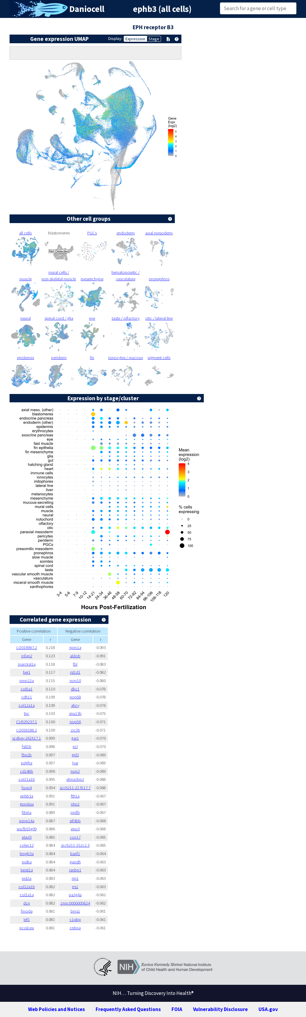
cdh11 (26, 697)
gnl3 (75, 755)
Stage (154, 38)
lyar (75, 763)
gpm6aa (27, 804)
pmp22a (26, 680)
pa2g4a (75, 894)
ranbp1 (75, 870)
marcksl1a (27, 664)
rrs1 (75, 886)
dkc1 (75, 689)
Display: (115, 38)
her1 (26, 672)
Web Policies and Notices (56, 1009)
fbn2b (27, 755)
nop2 (75, 771)
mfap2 (26, 656)
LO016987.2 (26, 647)
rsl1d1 (75, 672)
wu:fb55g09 (27, 828)
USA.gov (268, 1009)
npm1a (75, 647)
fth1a (75, 796)
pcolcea (26, 928)
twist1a (27, 870)
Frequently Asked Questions (128, 1009)
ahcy (75, 705)
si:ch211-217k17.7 (75, 787)
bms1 (75, 911)
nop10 (75, 680)
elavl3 (27, 837)
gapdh (75, 862)
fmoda (27, 911)
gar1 (75, 738)
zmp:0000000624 (75, 903)
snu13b (75, 713)
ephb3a (26, 796)
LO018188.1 (26, 730)
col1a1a (27, 894)
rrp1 (75, 878)
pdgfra (26, 763)
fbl (75, 664)
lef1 (27, 919)
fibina (26, 812)
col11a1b (27, 779)
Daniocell (86, 9)
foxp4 (27, 787)
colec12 (27, 845)
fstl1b (26, 746)
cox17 (75, 837)
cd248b (26, 771)
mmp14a (26, 820)
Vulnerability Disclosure (220, 1009)
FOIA (177, 1009)
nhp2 (75, 804)
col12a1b (27, 886)
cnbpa (75, 928)
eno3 (75, 828)
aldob (75, 656)
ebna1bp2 (75, 779)
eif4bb (75, 820)
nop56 (75, 721)
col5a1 (27, 689)
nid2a (26, 878)
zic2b (75, 730)
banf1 (75, 853)
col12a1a (27, 705)
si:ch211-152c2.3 (75, 845)
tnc (26, 713)
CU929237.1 (26, 721)
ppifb (75, 812)
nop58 (75, 697)
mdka (27, 862)
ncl (75, 746)
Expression (135, 38)
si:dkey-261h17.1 (26, 738)
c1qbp (75, 919)
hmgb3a (27, 853)
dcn (26, 903)
